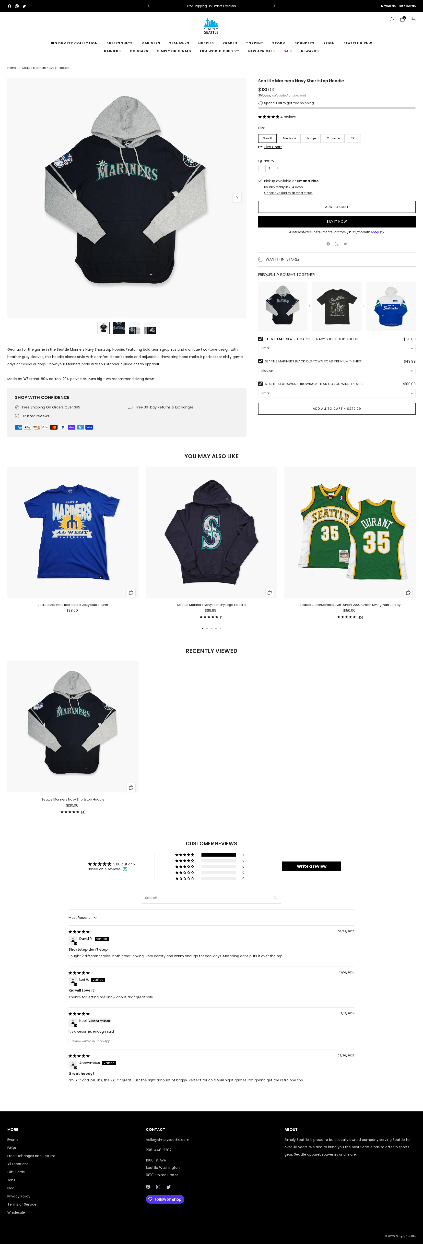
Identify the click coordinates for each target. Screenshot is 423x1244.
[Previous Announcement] (148, 6)
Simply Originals (174, 51)
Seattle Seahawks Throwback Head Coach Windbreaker (314, 384)
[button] (269, 116)
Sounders (304, 43)
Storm (279, 43)
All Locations (17, 1163)
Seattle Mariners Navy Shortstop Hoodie (73, 799)
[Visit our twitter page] (24, 6)
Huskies (206, 43)
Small (267, 138)
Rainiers (112, 51)
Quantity (266, 160)
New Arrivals (261, 51)
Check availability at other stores (288, 193)
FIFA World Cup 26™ (219, 51)
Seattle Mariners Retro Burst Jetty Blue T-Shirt (72, 604)
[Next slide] (237, 198)
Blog (10, 1188)
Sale (288, 51)
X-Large (333, 138)
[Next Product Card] (416, 543)
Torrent (254, 43)
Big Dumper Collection (74, 43)
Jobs (11, 1180)
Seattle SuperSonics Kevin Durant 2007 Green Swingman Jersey (350, 604)
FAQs (11, 1147)
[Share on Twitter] (345, 243)
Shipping (264, 95)
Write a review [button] (312, 866)
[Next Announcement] (274, 6)
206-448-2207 (159, 1150)
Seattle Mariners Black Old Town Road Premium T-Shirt (313, 361)
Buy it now (337, 221)
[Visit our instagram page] (17, 6)
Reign (329, 43)
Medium (289, 138)
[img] (79, 931)
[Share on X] (337, 243)
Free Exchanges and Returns (31, 1155)
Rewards (388, 6)
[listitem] (211, 6)
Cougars (139, 51)
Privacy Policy (18, 1196)
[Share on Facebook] (328, 243)
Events (13, 1139)
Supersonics (119, 43)
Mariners (150, 43)
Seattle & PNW (357, 43)
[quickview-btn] (131, 592)
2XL (353, 138)
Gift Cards (407, 6)
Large (311, 138)
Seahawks (179, 43)
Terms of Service (21, 1204)
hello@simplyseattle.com (167, 1139)
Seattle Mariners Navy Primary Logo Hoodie (211, 604)
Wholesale (16, 1212)
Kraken (230, 43)
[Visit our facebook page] (9, 6)
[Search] (391, 19)
